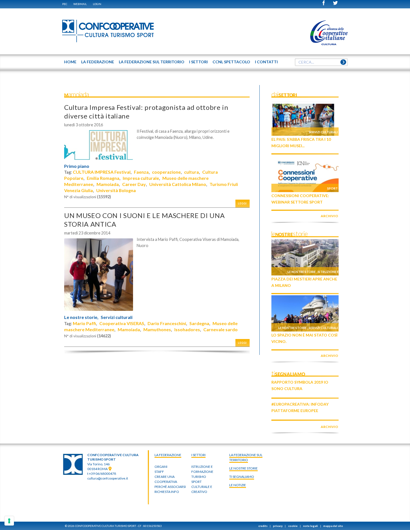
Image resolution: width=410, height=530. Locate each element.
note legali (310, 525)
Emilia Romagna (103, 178)
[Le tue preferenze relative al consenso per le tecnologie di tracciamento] (9, 521)
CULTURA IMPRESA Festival (102, 172)
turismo (198, 477)
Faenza (141, 172)
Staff (159, 472)
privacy (278, 525)
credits (262, 525)
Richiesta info (167, 492)
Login (97, 4)
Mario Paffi (84, 323)
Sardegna (199, 323)
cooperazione (166, 172)
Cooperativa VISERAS (121, 323)
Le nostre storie (302, 272)
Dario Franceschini (167, 323)
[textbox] (321, 62)
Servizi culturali (116, 317)
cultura (191, 172)
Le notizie (237, 485)
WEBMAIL (80, 4)
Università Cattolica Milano (177, 184)
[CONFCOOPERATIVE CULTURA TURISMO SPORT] (108, 31)
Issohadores (187, 329)
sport (196, 482)
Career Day (134, 184)
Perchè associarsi (170, 487)
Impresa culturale (141, 178)
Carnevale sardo (220, 329)
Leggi (242, 203)
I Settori (198, 455)
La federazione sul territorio (245, 457)
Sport (332, 188)
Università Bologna (116, 190)
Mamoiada (108, 184)
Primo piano (76, 166)
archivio (329, 216)
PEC (64, 4)
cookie (293, 525)
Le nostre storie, (81, 317)
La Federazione (168, 455)
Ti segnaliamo (241, 477)
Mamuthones (157, 329)
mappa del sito (333, 525)
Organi (161, 466)
